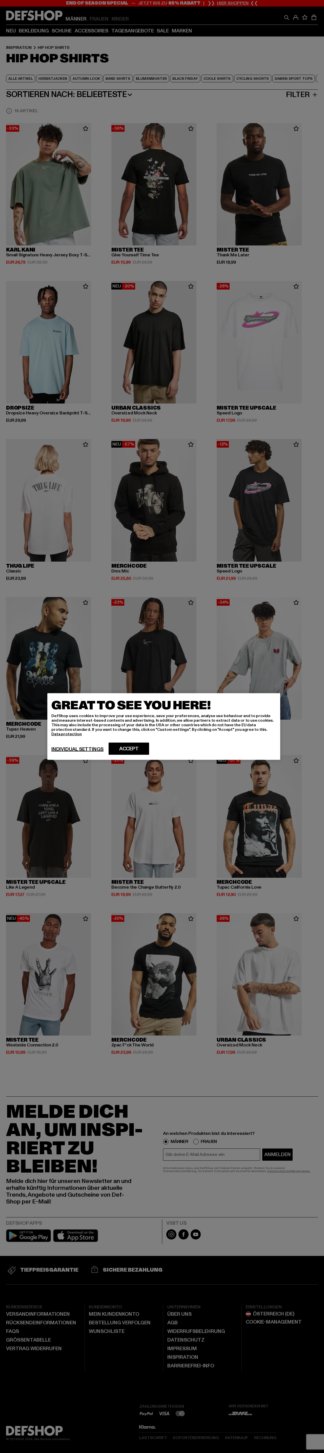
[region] (163, 726)
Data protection (66, 734)
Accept (129, 748)
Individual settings (77, 749)
